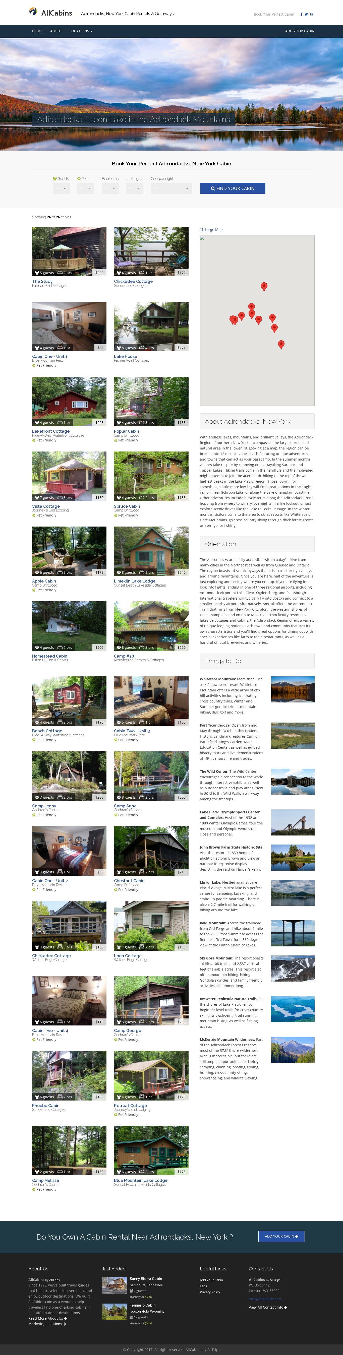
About (56, 31)
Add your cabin (280, 1236)
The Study (42, 281)
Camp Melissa (45, 1180)
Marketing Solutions (45, 1323)
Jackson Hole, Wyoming (147, 1311)
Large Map (213, 229)
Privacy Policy (210, 1292)
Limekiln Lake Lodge (134, 581)
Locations (80, 31)
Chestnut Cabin (129, 880)
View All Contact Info (266, 1307)
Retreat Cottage (130, 1105)
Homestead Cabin (49, 656)
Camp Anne (125, 806)
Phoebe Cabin (46, 1105)
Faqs (203, 1286)
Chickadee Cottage (133, 281)
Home (37, 31)
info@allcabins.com (265, 1299)
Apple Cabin (44, 581)
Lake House (125, 356)
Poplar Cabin (126, 431)
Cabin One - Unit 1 (50, 356)
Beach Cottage (47, 731)
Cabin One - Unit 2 (50, 880)
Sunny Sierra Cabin (146, 1279)
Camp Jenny (44, 806)
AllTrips (54, 1280)
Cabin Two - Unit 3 (132, 731)
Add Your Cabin (300, 31)
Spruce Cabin (127, 506)
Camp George (127, 1030)
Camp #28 (124, 656)
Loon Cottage (128, 955)
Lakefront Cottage (51, 431)
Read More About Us (46, 1318)
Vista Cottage (46, 506)
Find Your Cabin (235, 188)
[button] (252, 314)
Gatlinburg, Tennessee (146, 1285)
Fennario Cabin (142, 1305)
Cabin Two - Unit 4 (50, 1030)
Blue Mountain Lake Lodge (140, 1180)
